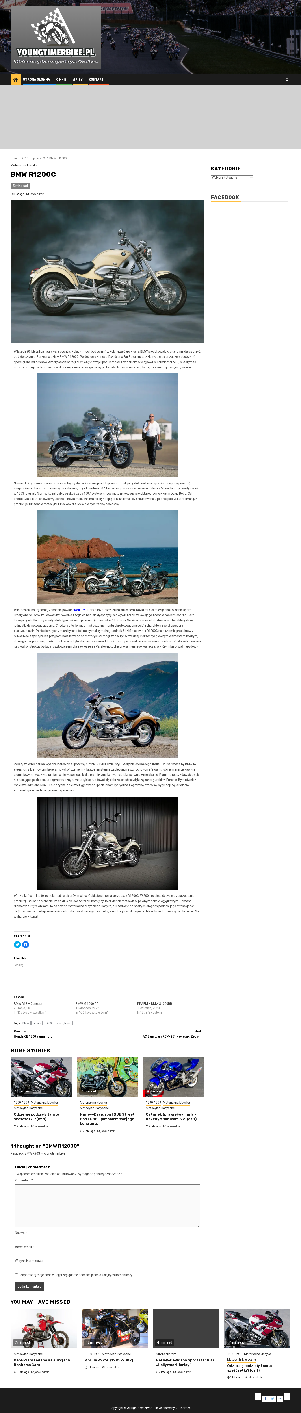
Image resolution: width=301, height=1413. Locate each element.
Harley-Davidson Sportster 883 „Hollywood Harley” (185, 1362)
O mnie (61, 80)
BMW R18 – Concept (28, 1003)
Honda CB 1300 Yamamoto (33, 1034)
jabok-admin (37, 194)
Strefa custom (166, 1354)
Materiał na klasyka (24, 165)
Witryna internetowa (29, 1261)
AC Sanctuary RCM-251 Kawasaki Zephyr (172, 1034)
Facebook (225, 197)
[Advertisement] (150, 118)
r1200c (49, 1023)
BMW (25, 1023)
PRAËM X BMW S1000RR (154, 1003)
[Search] (287, 80)
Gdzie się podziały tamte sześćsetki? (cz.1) (36, 1116)
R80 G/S (80, 610)
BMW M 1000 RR (87, 1003)
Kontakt (96, 80)
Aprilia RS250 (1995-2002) (109, 1360)
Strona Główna (36, 80)
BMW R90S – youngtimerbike (45, 1153)
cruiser (37, 1023)
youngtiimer (63, 1023)
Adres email (24, 1247)
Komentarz (24, 1180)
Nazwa (21, 1233)
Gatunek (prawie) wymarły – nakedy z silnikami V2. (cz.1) (171, 1116)
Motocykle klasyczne (28, 1108)
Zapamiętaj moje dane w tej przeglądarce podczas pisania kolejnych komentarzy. (76, 1275)
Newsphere (163, 1408)
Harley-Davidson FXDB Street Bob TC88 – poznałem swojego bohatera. (107, 1119)
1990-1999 (21, 1102)
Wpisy (78, 80)
